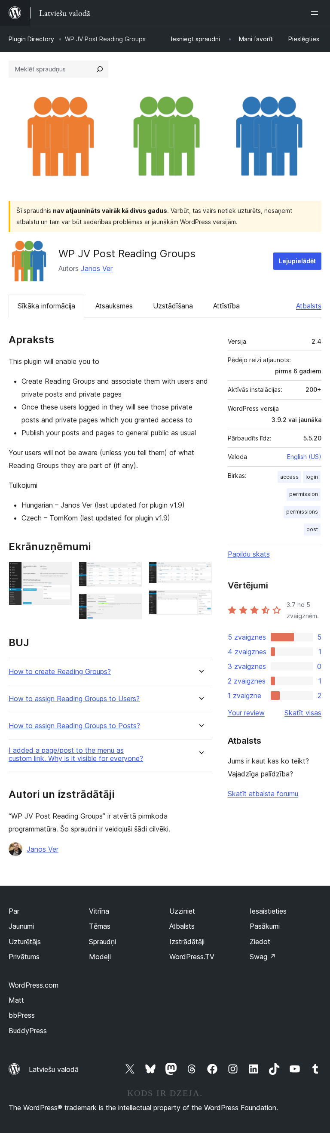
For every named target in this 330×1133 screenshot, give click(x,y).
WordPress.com (33, 985)
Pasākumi (265, 926)
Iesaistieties (268, 911)
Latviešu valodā (54, 1069)
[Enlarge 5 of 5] (200, 601)
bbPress (22, 1015)
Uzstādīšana (173, 306)
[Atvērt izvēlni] (316, 13)
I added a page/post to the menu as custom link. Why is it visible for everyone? (76, 754)
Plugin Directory (31, 39)
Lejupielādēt (297, 261)
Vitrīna (99, 911)
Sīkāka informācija (46, 306)
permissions (302, 511)
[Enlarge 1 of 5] (60, 573)
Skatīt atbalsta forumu (263, 793)
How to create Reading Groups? (60, 672)
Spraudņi (102, 941)
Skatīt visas (302, 712)
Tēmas (99, 926)
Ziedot (260, 941)
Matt (16, 1000)
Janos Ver (97, 268)
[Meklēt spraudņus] (99, 69)
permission (303, 494)
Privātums (24, 956)
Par (14, 911)
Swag (263, 956)
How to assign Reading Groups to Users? (74, 699)
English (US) (304, 456)
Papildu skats (249, 554)
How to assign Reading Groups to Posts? (74, 726)
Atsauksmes (114, 306)
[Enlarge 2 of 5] (130, 573)
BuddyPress (28, 1030)
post (312, 529)
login (312, 477)
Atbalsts (308, 306)
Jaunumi (21, 926)
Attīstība (226, 306)
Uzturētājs (25, 941)
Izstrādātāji (187, 941)
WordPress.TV (191, 956)
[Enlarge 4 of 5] (200, 573)
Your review (246, 712)
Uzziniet (182, 911)
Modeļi (100, 956)
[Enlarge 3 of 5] (130, 605)
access (289, 477)
